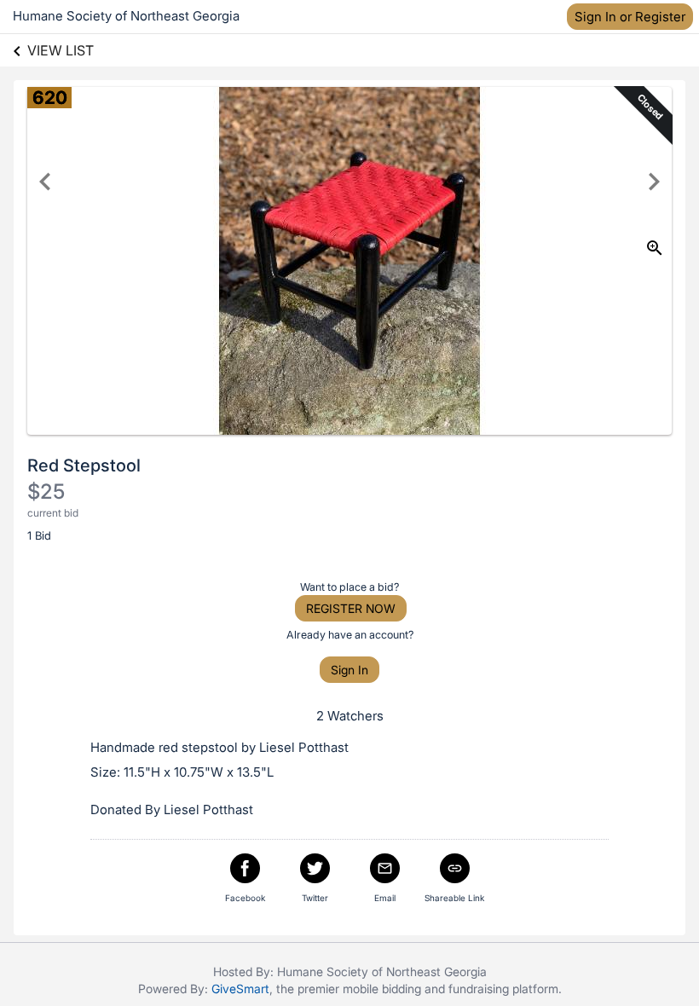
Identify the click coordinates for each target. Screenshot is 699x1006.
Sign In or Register (630, 17)
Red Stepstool (84, 465)
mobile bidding (382, 988)
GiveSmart (240, 988)
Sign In (349, 669)
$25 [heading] (46, 491)
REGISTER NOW (351, 608)
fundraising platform (503, 988)
